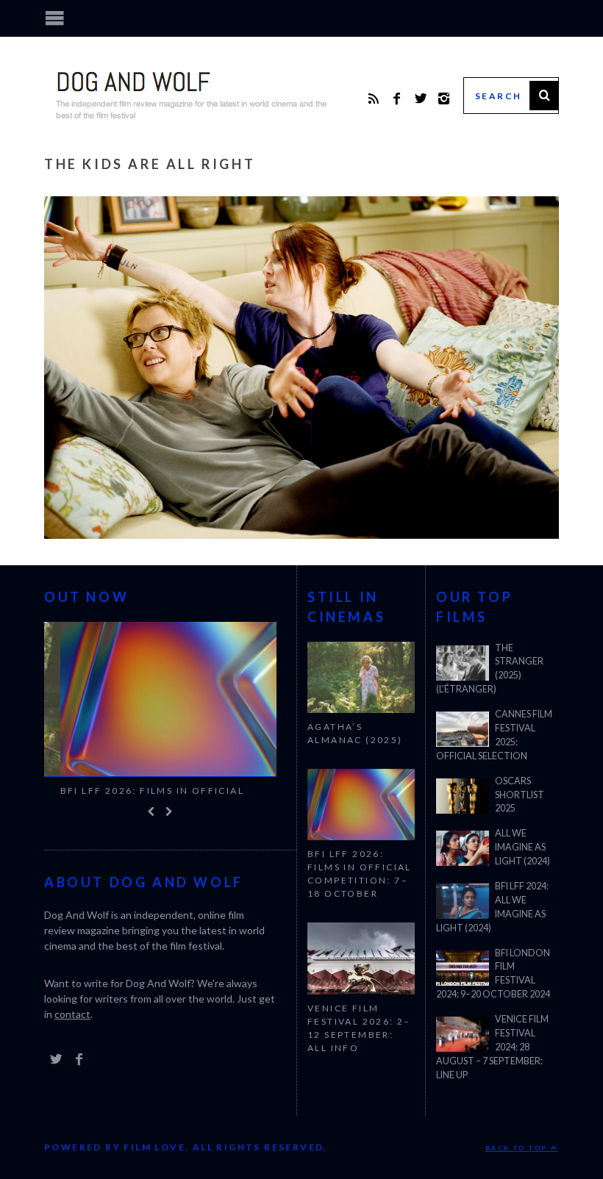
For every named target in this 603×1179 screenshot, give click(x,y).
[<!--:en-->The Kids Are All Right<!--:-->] (301, 534)
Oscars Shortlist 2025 (519, 794)
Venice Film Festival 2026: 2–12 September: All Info (359, 1028)
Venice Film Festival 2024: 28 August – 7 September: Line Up (492, 1047)
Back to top (518, 1148)
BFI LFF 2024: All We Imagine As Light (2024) (492, 907)
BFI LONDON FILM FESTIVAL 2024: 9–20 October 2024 (493, 973)
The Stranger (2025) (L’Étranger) (489, 668)
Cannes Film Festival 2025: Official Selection (494, 735)
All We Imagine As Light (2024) (522, 847)
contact (72, 1025)
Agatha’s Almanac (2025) (355, 733)
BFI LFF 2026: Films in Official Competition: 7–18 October (136, 797)
